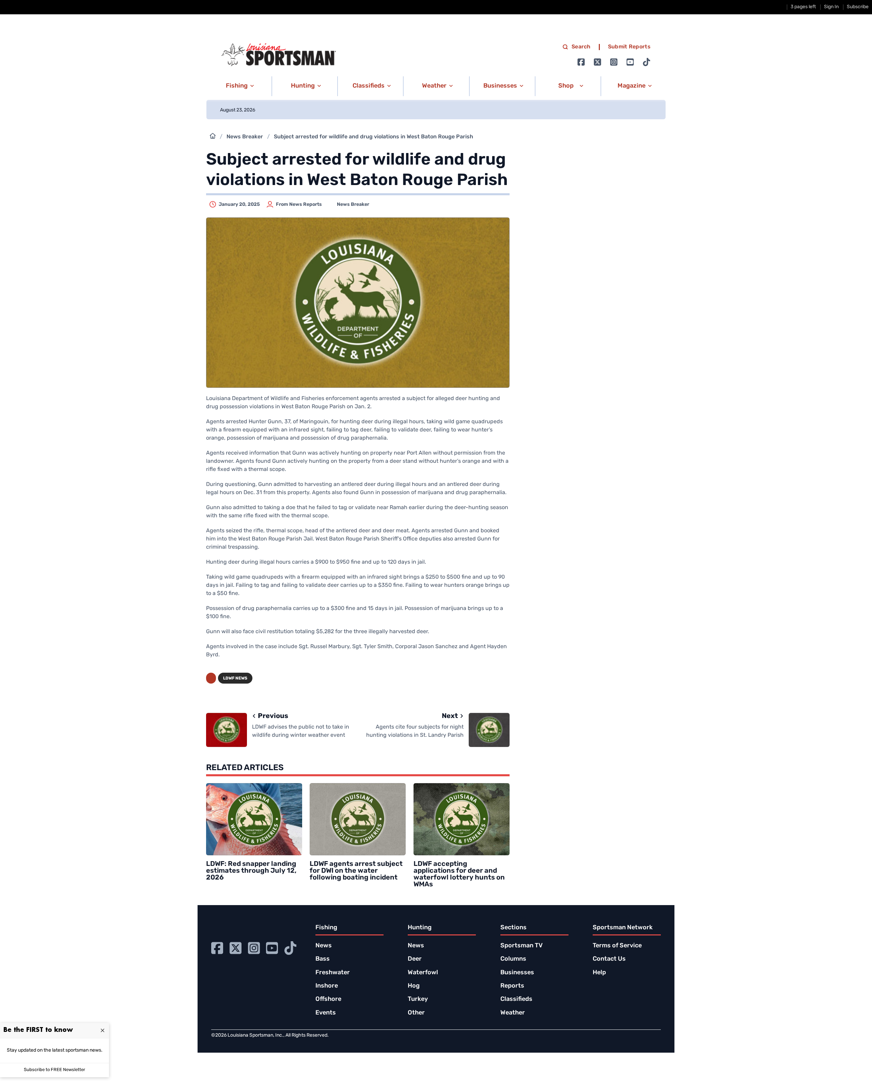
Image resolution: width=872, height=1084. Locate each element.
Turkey (418, 999)
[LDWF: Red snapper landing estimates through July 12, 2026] (254, 819)
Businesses (517, 973)
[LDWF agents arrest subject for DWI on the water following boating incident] (358, 819)
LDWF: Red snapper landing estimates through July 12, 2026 (251, 871)
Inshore (326, 986)
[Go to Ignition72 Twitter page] (597, 62)
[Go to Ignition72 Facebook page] (581, 62)
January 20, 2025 (239, 204)
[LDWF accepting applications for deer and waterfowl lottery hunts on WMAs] (462, 819)
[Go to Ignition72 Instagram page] (614, 62)
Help (599, 973)
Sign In (831, 7)
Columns (513, 959)
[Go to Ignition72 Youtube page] (630, 62)
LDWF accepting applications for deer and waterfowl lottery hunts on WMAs (459, 874)
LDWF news (235, 678)
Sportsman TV (521, 946)
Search (581, 47)
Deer (415, 959)
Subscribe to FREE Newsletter (54, 1070)
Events (325, 1013)
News (323, 946)
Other (416, 1013)
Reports (512, 986)
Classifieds (516, 999)
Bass (322, 959)
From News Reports (299, 204)
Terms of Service (617, 946)
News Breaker (245, 137)
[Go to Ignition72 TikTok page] (646, 62)
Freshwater (332, 973)
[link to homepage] (278, 55)
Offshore (328, 999)
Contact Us (609, 959)
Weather (512, 1013)
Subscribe (858, 7)
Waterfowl (423, 973)
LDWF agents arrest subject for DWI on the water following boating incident (356, 871)
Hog (414, 986)
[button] (238, 86)
